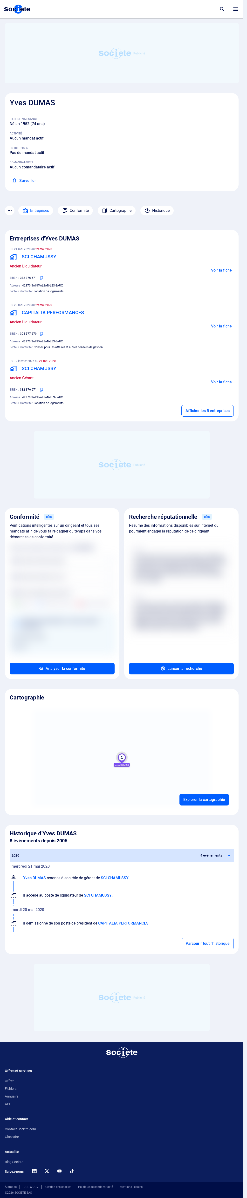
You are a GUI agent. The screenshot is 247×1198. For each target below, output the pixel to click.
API (7, 1104)
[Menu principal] (236, 9)
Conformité (79, 210)
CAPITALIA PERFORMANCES (123, 923)
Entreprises (39, 210)
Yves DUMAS (34, 878)
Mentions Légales (131, 1187)
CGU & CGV (31, 1187)
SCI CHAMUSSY (115, 878)
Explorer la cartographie (204, 799)
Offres (9, 1081)
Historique (161, 210)
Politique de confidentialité (95, 1187)
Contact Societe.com (20, 1129)
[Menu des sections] (9, 210)
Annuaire (11, 1096)
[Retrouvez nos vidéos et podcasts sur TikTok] (72, 1171)
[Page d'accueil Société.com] (17, 9)
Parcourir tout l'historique (208, 943)
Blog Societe (14, 1162)
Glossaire (12, 1137)
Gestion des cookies (58, 1187)
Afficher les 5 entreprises (207, 410)
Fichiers (10, 1089)
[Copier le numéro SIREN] (41, 278)
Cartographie (120, 210)
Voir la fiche (221, 270)
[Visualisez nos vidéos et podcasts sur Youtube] (59, 1171)
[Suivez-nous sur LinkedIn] (34, 1171)
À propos (11, 1187)
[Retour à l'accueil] (122, 1052)
